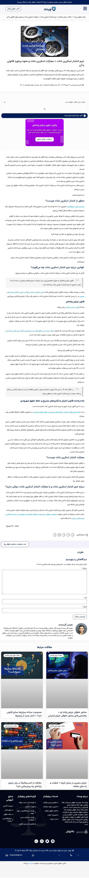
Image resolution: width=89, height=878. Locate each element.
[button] (72, 535)
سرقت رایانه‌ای (30, 292)
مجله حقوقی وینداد (79, 17)
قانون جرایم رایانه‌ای (72, 307)
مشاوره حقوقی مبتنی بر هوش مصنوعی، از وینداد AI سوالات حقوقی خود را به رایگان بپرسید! (44, 2)
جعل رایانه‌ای (39, 292)
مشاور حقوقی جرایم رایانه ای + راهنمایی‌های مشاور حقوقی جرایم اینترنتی (67, 714)
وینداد (31, 863)
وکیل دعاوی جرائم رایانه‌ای (44, 125)
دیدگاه (84, 568)
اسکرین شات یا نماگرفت (75, 206)
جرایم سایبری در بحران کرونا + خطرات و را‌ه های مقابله (68, 784)
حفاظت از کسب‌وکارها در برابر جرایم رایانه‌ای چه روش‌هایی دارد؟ (25, 784)
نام (85, 598)
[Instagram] (42, 841)
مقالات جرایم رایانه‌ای (65, 17)
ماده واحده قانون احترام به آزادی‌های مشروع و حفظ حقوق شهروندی (56, 412)
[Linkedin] (53, 841)
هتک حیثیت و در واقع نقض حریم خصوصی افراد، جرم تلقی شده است (30, 331)
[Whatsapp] (36, 841)
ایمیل (84, 606)
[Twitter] (47, 841)
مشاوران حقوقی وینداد (49, 514)
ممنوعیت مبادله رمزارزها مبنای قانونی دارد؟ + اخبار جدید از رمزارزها (24, 714)
